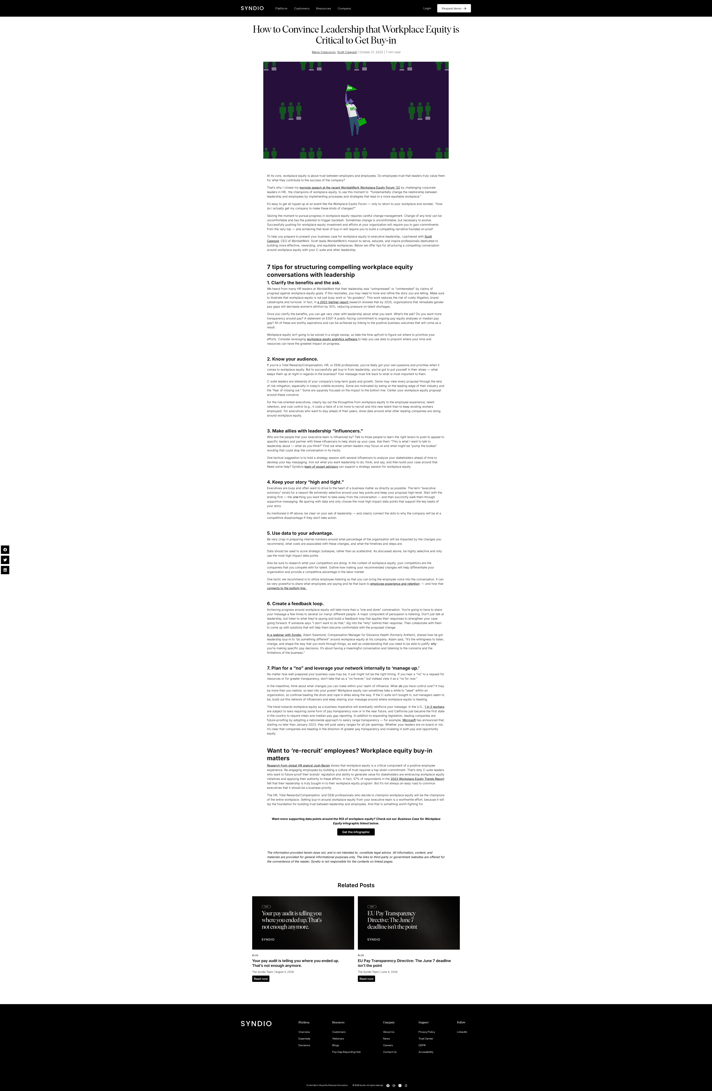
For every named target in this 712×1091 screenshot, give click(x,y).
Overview (304, 1032)
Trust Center (425, 1038)
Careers (388, 1045)
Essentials (304, 1038)
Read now (261, 979)
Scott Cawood (347, 52)
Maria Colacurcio (323, 52)
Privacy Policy (426, 1032)
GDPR (422, 1045)
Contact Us (389, 1052)
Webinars (338, 1038)
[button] (356, 831)
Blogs (335, 1045)
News (386, 1038)
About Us (388, 1032)
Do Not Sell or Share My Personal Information (327, 1085)
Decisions (304, 1045)
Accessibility (425, 1052)
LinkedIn (462, 1032)
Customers (301, 8)
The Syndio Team (262, 971)
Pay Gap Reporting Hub (346, 1052)
